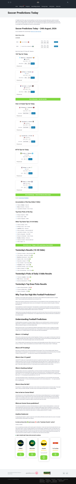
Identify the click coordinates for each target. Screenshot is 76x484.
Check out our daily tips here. (36, 31)
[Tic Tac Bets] (55, 445)
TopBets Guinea (48, 480)
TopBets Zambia (42, 481)
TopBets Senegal (54, 480)
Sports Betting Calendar (35, 6)
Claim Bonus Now (44, 457)
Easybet (44, 448)
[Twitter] (10, 2)
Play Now (20, 454)
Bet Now (56, 46)
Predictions (28, 6)
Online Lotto (58, 6)
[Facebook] (8, 2)
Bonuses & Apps (45, 6)
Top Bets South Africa (16, 479)
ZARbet (20, 448)
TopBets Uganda (65, 479)
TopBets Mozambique (61, 480)
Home (17, 6)
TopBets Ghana (53, 479)
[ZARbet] (20, 445)
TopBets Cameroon (42, 480)
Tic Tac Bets (55, 448)
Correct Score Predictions (24, 197)
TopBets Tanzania (59, 479)
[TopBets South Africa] (38, 2)
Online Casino (51, 6)
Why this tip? (19, 66)
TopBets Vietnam (54, 481)
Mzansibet (32, 448)
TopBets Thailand (61, 481)
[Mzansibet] (32, 445)
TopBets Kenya (42, 479)
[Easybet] (44, 445)
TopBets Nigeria (47, 479)
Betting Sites (21, 6)
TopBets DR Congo (48, 481)
